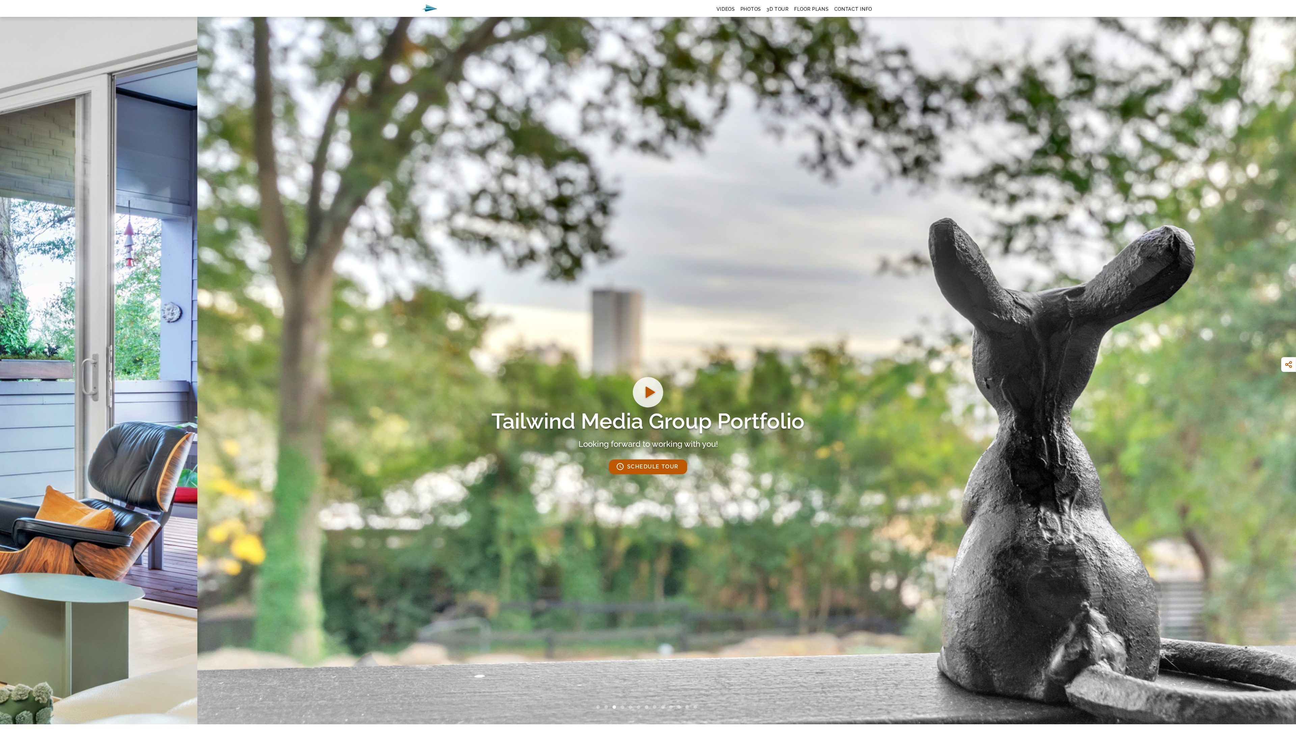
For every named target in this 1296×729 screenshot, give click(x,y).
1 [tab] (599, 707)
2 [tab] (607, 707)
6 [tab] (640, 707)
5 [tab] (631, 707)
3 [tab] (615, 707)
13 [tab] (696, 707)
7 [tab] (648, 707)
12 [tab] (688, 707)
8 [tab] (656, 707)
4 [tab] (623, 707)
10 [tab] (672, 707)
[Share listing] (1288, 364)
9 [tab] (664, 707)
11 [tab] (680, 707)
